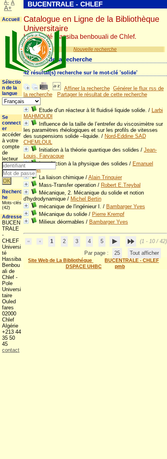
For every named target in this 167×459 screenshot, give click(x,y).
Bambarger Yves (125, 206)
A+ (8, 8)
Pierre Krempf (108, 214)
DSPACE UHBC (84, 266)
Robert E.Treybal (121, 185)
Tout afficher (144, 253)
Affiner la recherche (87, 88)
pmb (120, 266)
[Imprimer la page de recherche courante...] (44, 88)
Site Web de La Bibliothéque (60, 260)
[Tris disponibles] (57, 88)
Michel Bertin (86, 199)
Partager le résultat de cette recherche (102, 94)
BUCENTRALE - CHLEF (132, 260)
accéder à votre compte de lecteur (11, 146)
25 (117, 253)
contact (10, 350)
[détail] (26, 109)
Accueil (10, 19)
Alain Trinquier (105, 177)
